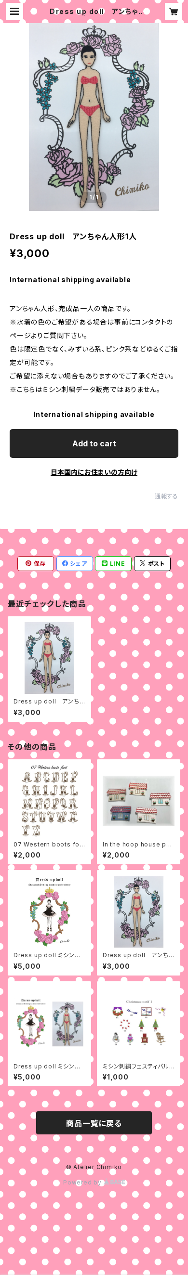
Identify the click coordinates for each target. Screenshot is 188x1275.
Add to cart (94, 443)
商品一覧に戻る (94, 1123)
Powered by (83, 1182)
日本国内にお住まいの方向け (94, 472)
